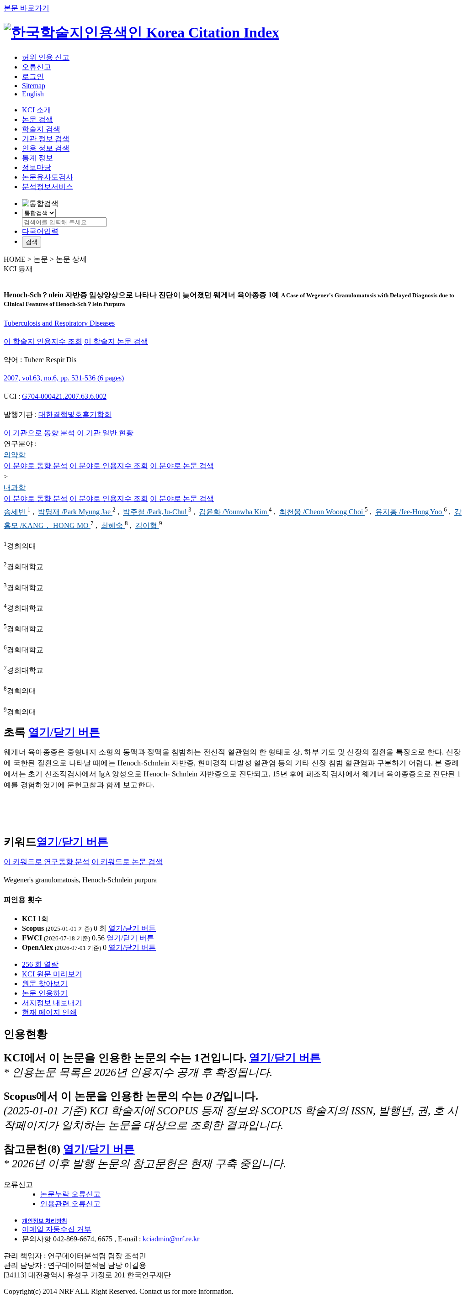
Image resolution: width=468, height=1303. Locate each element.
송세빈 (15, 512)
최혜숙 (113, 525)
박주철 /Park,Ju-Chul (155, 512)
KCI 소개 (36, 110)
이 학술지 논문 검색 (116, 341)
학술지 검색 (41, 129)
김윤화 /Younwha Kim (234, 512)
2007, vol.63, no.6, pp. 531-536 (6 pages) (64, 378)
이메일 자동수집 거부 (56, 1229)
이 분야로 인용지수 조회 (108, 466)
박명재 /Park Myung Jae (75, 512)
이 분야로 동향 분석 (36, 466)
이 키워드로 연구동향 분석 (47, 861)
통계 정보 (37, 158)
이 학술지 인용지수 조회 (43, 341)
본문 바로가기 (26, 8)
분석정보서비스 (47, 186)
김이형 (147, 525)
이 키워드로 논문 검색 (127, 861)
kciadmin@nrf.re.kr (171, 1239)
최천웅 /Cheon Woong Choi (322, 512)
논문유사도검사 (47, 177)
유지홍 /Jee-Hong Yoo (409, 512)
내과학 (15, 487)
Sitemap (33, 86)
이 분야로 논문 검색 (182, 466)
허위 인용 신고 (45, 57)
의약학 (15, 455)
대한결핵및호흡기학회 (75, 414)
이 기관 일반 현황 (105, 433)
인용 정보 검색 (45, 148)
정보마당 (36, 167)
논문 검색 (37, 119)
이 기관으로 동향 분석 (39, 433)
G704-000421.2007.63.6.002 (64, 396)
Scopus (33, 928)
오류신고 (36, 67)
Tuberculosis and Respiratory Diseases (59, 323)
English (33, 94)
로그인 (33, 76)
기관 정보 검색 (45, 138)
